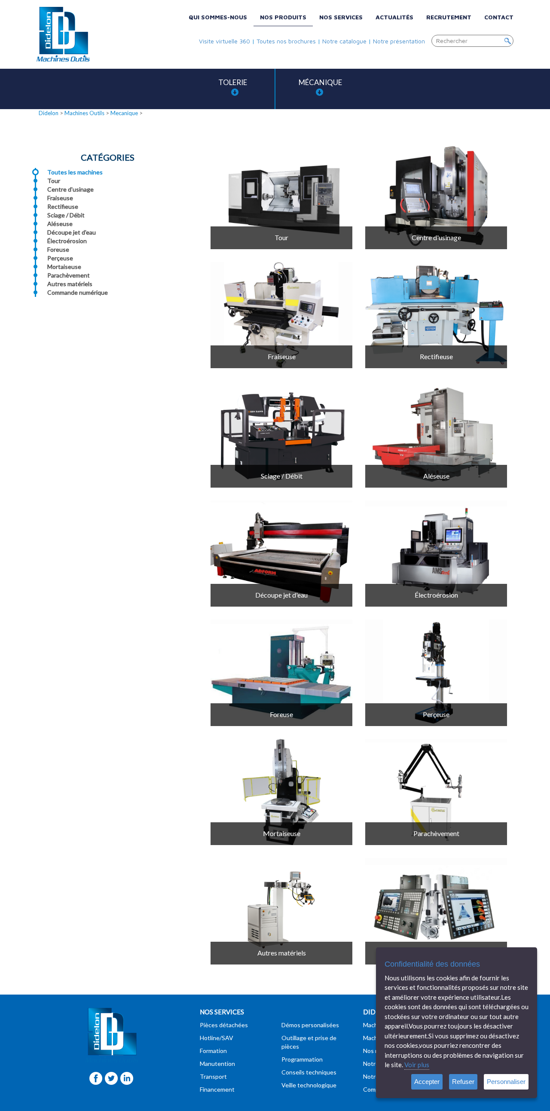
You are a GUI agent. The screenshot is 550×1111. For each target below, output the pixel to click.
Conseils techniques (308, 1072)
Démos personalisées (310, 1025)
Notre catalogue (344, 41)
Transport (213, 1076)
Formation (213, 1050)
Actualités (394, 17)
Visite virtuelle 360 (224, 41)
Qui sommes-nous (218, 17)
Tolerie (232, 82)
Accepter (427, 1081)
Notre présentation (399, 41)
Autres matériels (69, 283)
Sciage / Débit (66, 215)
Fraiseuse (60, 197)
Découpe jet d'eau (71, 232)
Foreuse (58, 249)
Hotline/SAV (216, 1037)
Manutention (217, 1063)
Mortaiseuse (64, 266)
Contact (498, 17)
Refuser (463, 1081)
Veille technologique (308, 1085)
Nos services (341, 17)
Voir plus (416, 1064)
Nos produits (283, 17)
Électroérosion (67, 240)
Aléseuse (60, 223)
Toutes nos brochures (286, 41)
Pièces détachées (224, 1025)
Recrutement (448, 17)
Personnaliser (506, 1081)
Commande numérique (77, 292)
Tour (53, 180)
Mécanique (320, 82)
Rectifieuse (62, 206)
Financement (217, 1089)
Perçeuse (60, 258)
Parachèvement (68, 275)
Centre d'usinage (70, 189)
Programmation (302, 1059)
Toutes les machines (75, 172)
